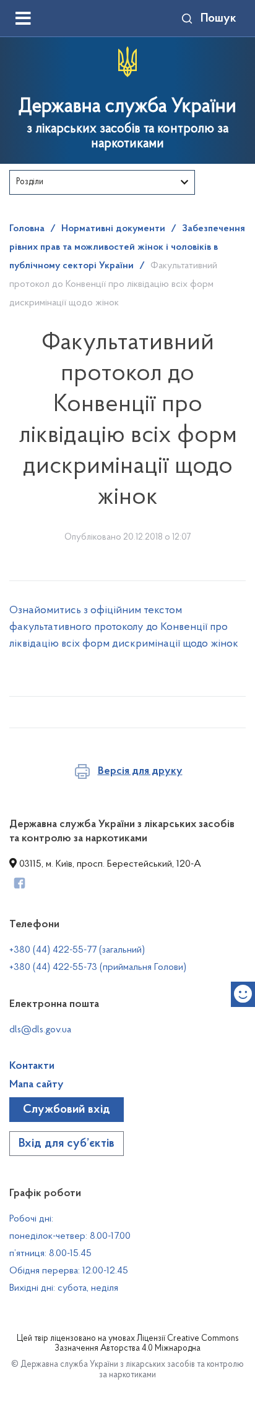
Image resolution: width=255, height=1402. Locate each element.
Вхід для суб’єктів (67, 1143)
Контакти (31, 1066)
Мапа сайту (36, 1084)
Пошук (218, 18)
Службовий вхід (66, 1109)
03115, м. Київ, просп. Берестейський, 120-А (109, 864)
